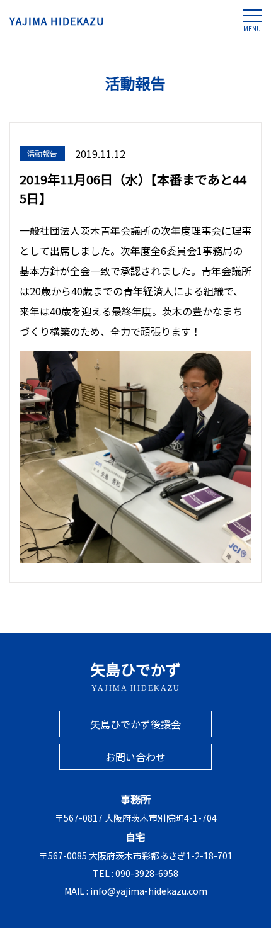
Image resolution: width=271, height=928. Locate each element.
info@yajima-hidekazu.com (148, 891)
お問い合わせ (135, 756)
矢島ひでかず (135, 675)
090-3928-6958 (146, 873)
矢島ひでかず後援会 (135, 724)
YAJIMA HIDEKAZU (57, 20)
